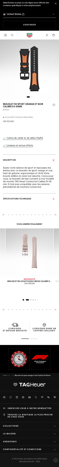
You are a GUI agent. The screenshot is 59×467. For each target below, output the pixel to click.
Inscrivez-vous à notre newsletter (29, 408)
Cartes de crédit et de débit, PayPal (25, 138)
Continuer (39, 25)
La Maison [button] (9, 434)
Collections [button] (11, 426)
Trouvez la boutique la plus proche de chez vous (30, 416)
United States (14, 14)
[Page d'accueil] (29, 35)
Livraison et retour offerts (20, 146)
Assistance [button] (10, 442)
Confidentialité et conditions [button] (22, 449)
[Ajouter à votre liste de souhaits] (54, 105)
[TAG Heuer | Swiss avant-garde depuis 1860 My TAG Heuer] (29, 385)
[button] (46, 35)
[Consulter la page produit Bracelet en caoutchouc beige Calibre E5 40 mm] (29, 252)
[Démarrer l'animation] (23, 299)
